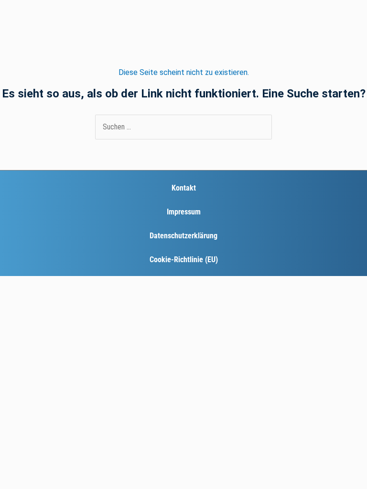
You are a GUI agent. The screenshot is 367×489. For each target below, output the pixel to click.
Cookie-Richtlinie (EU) (184, 259)
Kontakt (184, 187)
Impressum (184, 211)
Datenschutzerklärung (183, 235)
